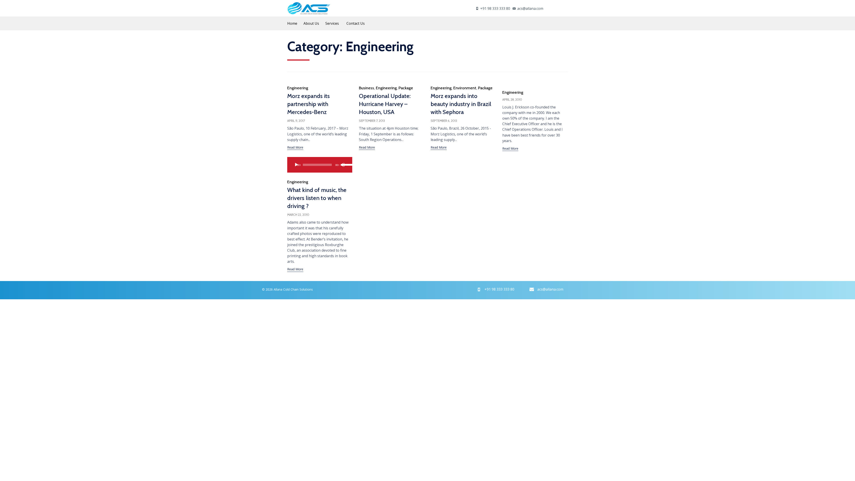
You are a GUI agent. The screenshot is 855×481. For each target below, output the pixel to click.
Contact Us (355, 23)
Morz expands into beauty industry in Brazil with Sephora (461, 104)
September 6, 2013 (444, 121)
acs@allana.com (530, 8)
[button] (295, 148)
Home (292, 23)
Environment (464, 88)
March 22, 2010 (298, 215)
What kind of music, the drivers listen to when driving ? (316, 198)
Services (332, 23)
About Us (311, 23)
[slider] (344, 164)
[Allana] (308, 8)
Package (406, 88)
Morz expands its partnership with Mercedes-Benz (308, 104)
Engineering (297, 88)
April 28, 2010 (512, 100)
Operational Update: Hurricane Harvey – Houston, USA (385, 104)
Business (366, 88)
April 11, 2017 (296, 121)
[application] (319, 165)
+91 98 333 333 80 (495, 8)
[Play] (296, 165)
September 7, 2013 (372, 121)
